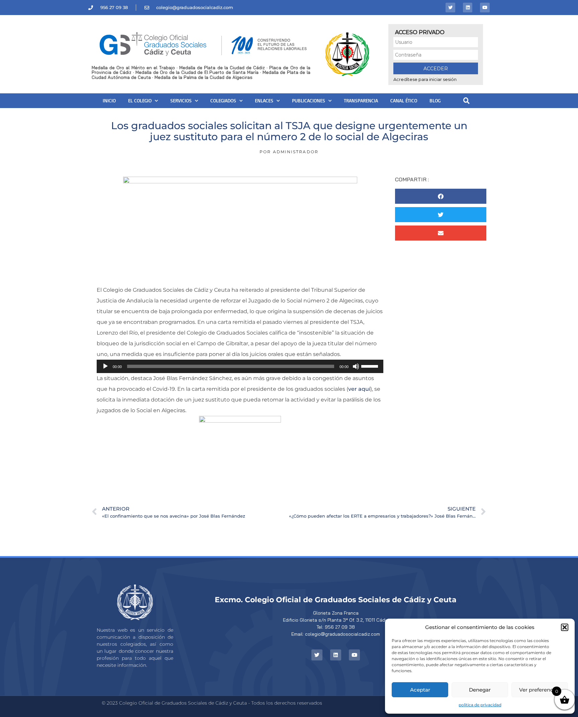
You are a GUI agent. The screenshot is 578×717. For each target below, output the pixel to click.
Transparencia (361, 100)
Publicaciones (308, 100)
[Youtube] (485, 7)
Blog (435, 100)
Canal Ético (403, 100)
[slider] (370, 366)
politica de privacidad (480, 704)
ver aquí (359, 389)
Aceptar (420, 690)
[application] (240, 366)
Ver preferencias (539, 690)
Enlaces (264, 100)
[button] (564, 627)
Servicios (181, 100)
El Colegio (140, 100)
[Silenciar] (356, 366)
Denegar (480, 690)
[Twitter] (450, 7)
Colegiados (223, 100)
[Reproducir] (105, 366)
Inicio (109, 100)
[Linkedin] (468, 7)
